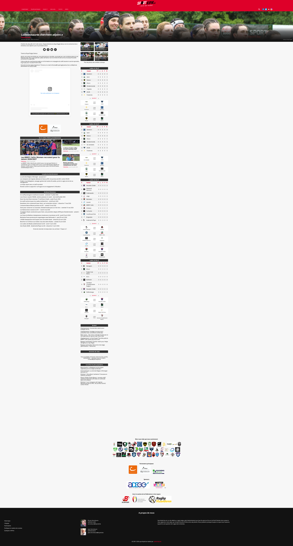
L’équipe (6, 523)
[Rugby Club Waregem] (179, 444)
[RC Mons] (167, 450)
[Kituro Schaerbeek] (124, 454)
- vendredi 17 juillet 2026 (39, 194)
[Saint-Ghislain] (149, 444)
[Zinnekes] (178, 454)
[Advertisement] (9, 65)
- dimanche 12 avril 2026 (39, 226)
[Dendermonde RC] (118, 455)
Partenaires (7, 526)
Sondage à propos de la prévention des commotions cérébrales (92, 332)
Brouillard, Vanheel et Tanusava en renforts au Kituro (94, 375)
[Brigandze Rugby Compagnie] (167, 454)
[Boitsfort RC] (139, 444)
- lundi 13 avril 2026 (38, 223)
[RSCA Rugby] (139, 454)
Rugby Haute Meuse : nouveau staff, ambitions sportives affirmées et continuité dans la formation (93, 379)
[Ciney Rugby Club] (157, 454)
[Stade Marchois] (136, 449)
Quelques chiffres (9, 530)
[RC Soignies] (169, 444)
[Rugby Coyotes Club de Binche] (125, 444)
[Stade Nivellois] (120, 449)
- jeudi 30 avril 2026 (45, 215)
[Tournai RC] (149, 454)
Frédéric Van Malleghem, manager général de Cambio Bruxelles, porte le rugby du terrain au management (46, 181)
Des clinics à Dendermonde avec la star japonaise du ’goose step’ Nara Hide (94, 335)
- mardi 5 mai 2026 (35, 209)
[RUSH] (174, 444)
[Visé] (134, 454)
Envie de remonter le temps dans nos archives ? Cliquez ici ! (50, 229)
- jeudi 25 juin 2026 (40, 199)
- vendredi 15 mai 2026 (46, 207)
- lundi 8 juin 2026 (39, 201)
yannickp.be (157, 541)
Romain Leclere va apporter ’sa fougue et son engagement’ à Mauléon (40, 186)
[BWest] (114, 454)
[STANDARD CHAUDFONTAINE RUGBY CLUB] (162, 454)
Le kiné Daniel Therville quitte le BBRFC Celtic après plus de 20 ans (94, 339)
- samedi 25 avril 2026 (43, 221)
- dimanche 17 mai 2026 (45, 203)
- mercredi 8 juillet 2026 (42, 197)
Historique (7, 521)
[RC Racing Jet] (140, 449)
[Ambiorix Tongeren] (126, 449)
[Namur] (145, 444)
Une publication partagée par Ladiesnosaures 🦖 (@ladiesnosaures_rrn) (49, 113)
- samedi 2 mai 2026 (49, 212)
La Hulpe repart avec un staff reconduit (31, 184)
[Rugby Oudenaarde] (131, 449)
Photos (60, 9)
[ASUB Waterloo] (151, 450)
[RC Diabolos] (134, 444)
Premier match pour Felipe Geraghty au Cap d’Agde (94, 342)
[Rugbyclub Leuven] (172, 450)
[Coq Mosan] (177, 449)
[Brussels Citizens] (154, 444)
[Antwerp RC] (128, 455)
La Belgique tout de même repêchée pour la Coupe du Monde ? (92, 368)
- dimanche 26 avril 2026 (43, 219)
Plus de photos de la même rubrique (94, 62)
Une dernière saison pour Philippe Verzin (92, 329)
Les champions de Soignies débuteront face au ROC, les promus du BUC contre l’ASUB (44, 179)
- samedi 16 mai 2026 (38, 205)
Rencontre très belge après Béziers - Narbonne (93, 345)
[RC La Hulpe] (172, 454)
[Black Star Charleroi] (119, 444)
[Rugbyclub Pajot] (129, 444)
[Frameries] (164, 445)
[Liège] (162, 449)
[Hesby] (114, 444)
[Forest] (158, 444)
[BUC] (153, 454)
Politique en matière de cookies (13, 528)
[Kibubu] (144, 454)
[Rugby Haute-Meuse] (115, 449)
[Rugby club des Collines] (156, 449)
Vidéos (66, 9)
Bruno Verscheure (35, 39)
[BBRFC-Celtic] (146, 449)
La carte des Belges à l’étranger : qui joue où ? (33, 176)
